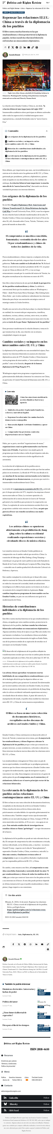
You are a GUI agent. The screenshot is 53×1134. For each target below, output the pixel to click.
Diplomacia (27, 934)
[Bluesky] (26, 1104)
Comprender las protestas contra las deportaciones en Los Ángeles (22, 433)
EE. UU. (36, 934)
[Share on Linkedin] (24, 47)
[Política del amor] (44, 1004)
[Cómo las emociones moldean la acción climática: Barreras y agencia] (11, 400)
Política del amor (10, 1001)
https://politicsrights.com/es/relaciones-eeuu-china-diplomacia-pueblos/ (26, 911)
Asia (19, 934)
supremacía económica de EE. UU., (28, 489)
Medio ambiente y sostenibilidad (43, 1029)
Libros (5, 12)
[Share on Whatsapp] (21, 47)
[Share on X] (13, 47)
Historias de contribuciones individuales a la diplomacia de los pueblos (25, 150)
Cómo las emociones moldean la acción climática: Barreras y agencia (33, 400)
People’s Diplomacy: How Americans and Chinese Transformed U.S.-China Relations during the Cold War (25, 208)
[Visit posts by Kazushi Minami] (5, 959)
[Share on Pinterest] (17, 47)
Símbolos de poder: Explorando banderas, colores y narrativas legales (24, 411)
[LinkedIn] (26, 1098)
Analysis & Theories (17, 12)
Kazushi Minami (14, 55)
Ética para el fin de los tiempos (16, 1025)
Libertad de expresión (42, 1017)
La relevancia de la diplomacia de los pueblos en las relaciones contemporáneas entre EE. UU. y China (26, 158)
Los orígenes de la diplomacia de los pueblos (26, 136)
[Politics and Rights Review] (24, 2)
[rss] (26, 1110)
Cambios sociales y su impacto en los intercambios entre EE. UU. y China (22, 142)
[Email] (28, 47)
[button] (5, 2)
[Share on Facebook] (9, 47)
